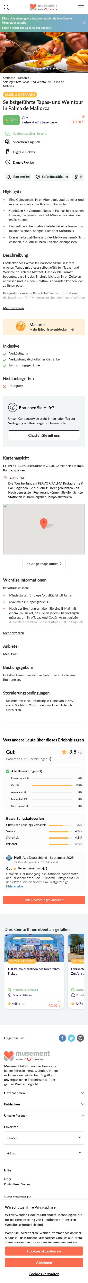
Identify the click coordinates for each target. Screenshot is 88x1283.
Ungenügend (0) (19, 806)
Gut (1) (15, 785)
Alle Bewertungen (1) (26, 771)
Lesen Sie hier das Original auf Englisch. (27, 27)
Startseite (9, 78)
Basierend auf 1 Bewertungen (40, 122)
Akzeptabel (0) (18, 792)
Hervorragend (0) (20, 778)
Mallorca (23, 78)
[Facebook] (62, 1038)
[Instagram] (80, 1038)
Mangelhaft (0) (19, 799)
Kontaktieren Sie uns (17, 1184)
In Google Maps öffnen (42, 564)
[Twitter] (71, 1038)
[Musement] (43, 7)
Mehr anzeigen (15, 886)
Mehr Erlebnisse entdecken (49, 329)
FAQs (7, 1179)
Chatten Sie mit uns (44, 435)
